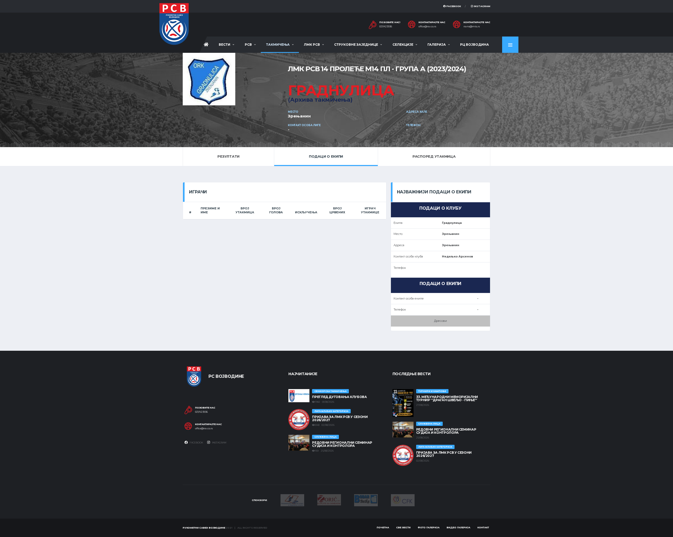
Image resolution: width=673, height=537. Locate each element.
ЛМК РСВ (312, 45)
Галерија (436, 45)
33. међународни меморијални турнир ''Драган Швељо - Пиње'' (447, 398)
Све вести (403, 527)
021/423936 (385, 26)
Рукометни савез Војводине (204, 527)
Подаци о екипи (326, 156)
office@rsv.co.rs (427, 26)
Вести (224, 45)
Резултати (228, 156)
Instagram (481, 6)
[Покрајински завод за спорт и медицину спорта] (292, 500)
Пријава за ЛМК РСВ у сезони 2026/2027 (340, 418)
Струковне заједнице (356, 45)
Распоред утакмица (434, 156)
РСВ (248, 45)
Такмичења (278, 45)
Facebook (453, 6)
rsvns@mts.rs (471, 26)
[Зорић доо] (329, 499)
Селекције (402, 45)
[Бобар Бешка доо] (366, 500)
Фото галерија (429, 527)
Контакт (483, 527)
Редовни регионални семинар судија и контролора (342, 444)
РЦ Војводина (474, 45)
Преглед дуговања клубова (339, 397)
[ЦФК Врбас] (403, 499)
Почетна (383, 527)
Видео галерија (458, 527)
